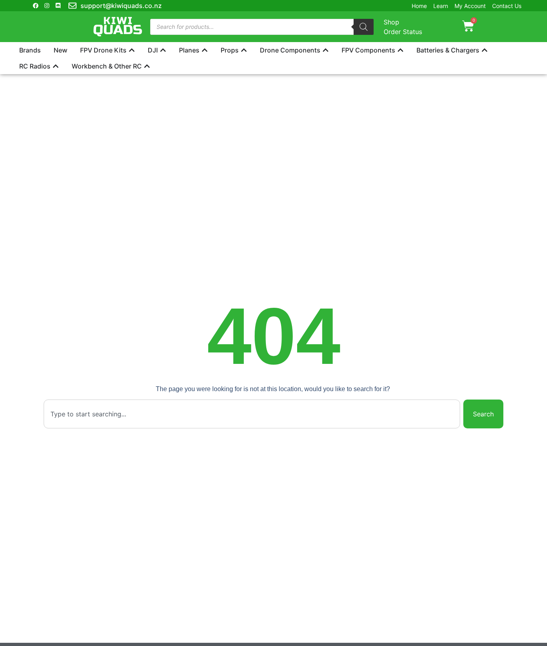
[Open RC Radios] (55, 66)
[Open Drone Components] (325, 50)
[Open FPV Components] (400, 50)
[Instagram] (46, 5)
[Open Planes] (204, 50)
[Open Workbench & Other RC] (147, 66)
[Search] (364, 27)
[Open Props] (244, 50)
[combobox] (252, 414)
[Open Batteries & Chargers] (484, 50)
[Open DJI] (163, 50)
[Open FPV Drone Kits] (132, 50)
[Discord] (58, 5)
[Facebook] (35, 5)
